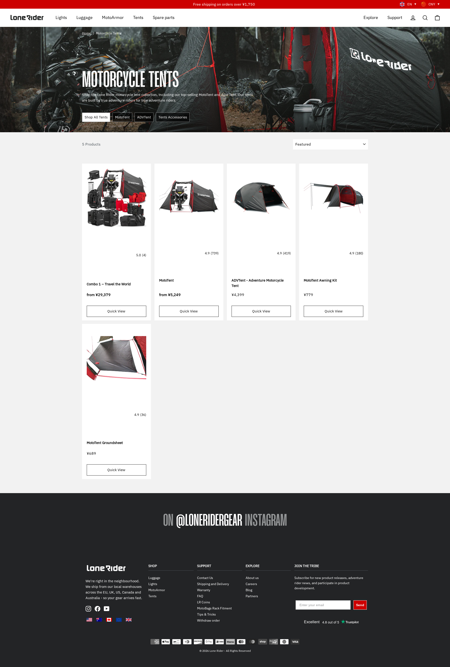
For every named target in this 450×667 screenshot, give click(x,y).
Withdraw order (208, 620)
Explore (371, 17)
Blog (249, 590)
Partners (252, 596)
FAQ (200, 596)
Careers (251, 584)
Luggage (84, 17)
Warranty (203, 590)
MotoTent (122, 117)
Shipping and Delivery (213, 584)
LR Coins (203, 602)
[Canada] (109, 620)
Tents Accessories (172, 117)
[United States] (89, 620)
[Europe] (119, 620)
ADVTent (144, 117)
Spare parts (164, 17)
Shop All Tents (96, 117)
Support (394, 17)
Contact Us (205, 578)
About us (252, 578)
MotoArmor (113, 17)
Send (360, 605)
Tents (138, 17)
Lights (61, 17)
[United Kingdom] (128, 620)
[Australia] (99, 620)
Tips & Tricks (206, 614)
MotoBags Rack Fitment (214, 608)
